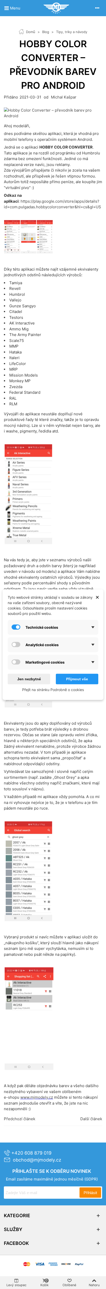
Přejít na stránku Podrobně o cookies (53, 689)
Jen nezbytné (29, 679)
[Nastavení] (97, 8)
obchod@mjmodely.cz (37, 1160)
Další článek (91, 1118)
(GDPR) (91, 1179)
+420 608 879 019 (31, 1153)
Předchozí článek (19, 1118)
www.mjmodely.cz (36, 1097)
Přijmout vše (77, 679)
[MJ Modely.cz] (56, 8)
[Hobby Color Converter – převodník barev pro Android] (53, 112)
